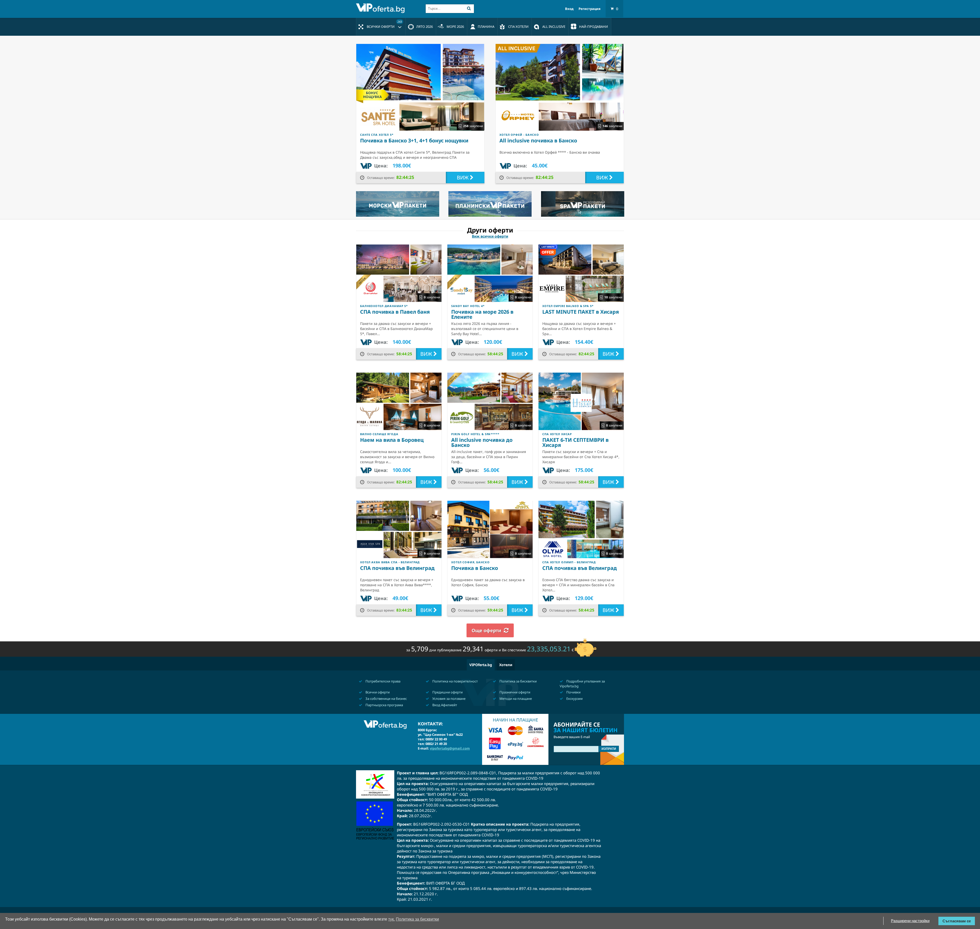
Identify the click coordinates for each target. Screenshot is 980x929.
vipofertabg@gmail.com (450, 748)
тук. (391, 919)
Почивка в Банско (474, 568)
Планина (486, 26)
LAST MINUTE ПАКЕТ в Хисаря (580, 311)
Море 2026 (455, 26)
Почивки (573, 692)
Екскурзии (574, 698)
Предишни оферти (447, 692)
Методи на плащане (515, 698)
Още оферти (486, 630)
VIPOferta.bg (480, 664)
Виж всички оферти (490, 236)
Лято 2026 (424, 26)
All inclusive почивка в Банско (538, 140)
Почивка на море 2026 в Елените (482, 314)
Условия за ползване (448, 698)
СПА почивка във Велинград (397, 568)
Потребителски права (382, 681)
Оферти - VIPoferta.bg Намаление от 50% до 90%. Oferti (381, 8)
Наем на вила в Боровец (392, 439)
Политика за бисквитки (518, 681)
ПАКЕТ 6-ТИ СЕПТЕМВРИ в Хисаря (575, 442)
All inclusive (553, 26)
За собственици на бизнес (386, 698)
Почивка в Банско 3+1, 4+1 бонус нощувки (414, 140)
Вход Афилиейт (444, 705)
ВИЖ (463, 177)
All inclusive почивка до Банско (481, 442)
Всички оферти (384, 24)
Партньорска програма (384, 705)
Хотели (505, 664)
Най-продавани (593, 26)
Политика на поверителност (455, 681)
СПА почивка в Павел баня (395, 311)
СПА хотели (518, 26)
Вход (569, 8)
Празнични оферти (514, 692)
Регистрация (590, 8)
